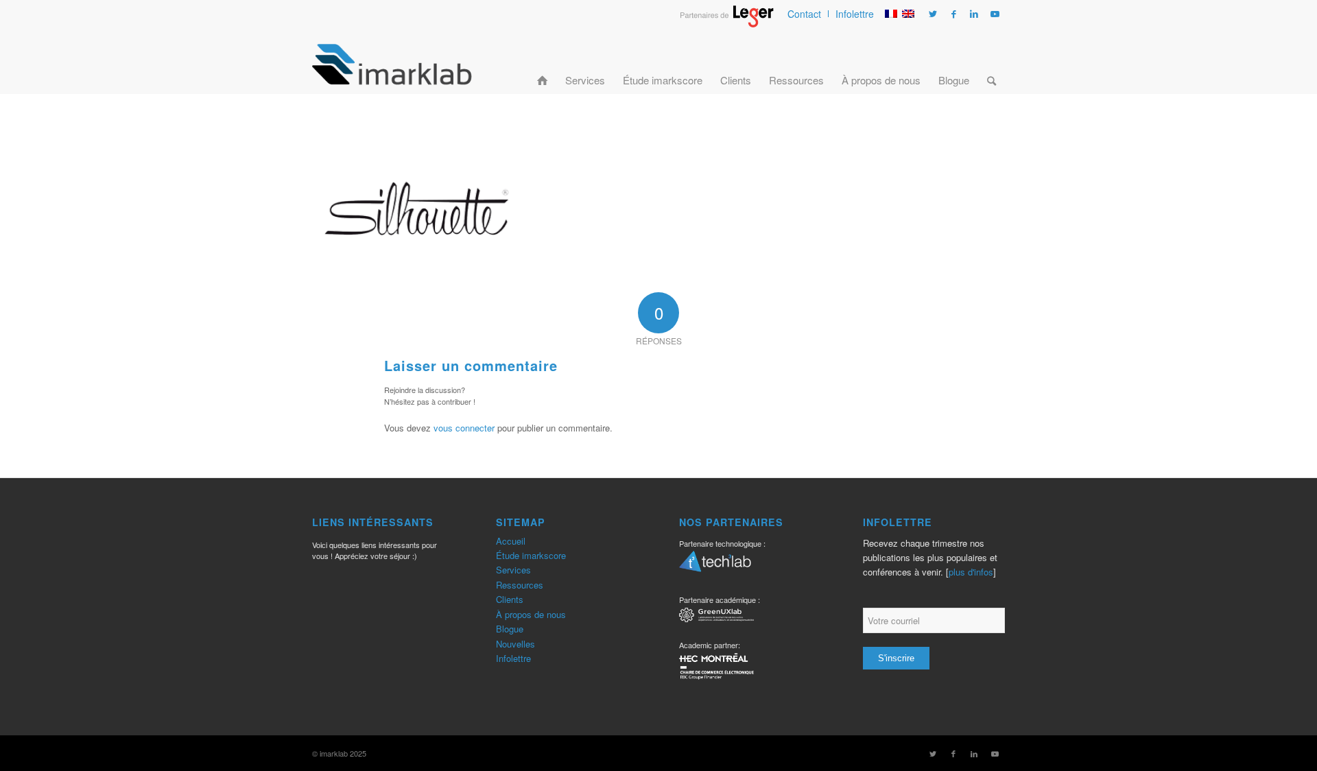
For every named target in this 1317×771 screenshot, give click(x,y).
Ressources (519, 584)
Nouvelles (515, 643)
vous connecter (464, 427)
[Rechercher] (991, 64)
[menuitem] (805, 13)
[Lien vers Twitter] (933, 13)
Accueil (510, 540)
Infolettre (854, 14)
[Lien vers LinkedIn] (974, 13)
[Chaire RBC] (716, 617)
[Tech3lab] (715, 566)
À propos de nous (531, 614)
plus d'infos (971, 571)
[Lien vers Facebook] (953, 13)
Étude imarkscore (531, 555)
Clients (509, 599)
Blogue (509, 628)
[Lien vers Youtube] (994, 13)
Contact (804, 14)
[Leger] (727, 23)
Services (513, 569)
